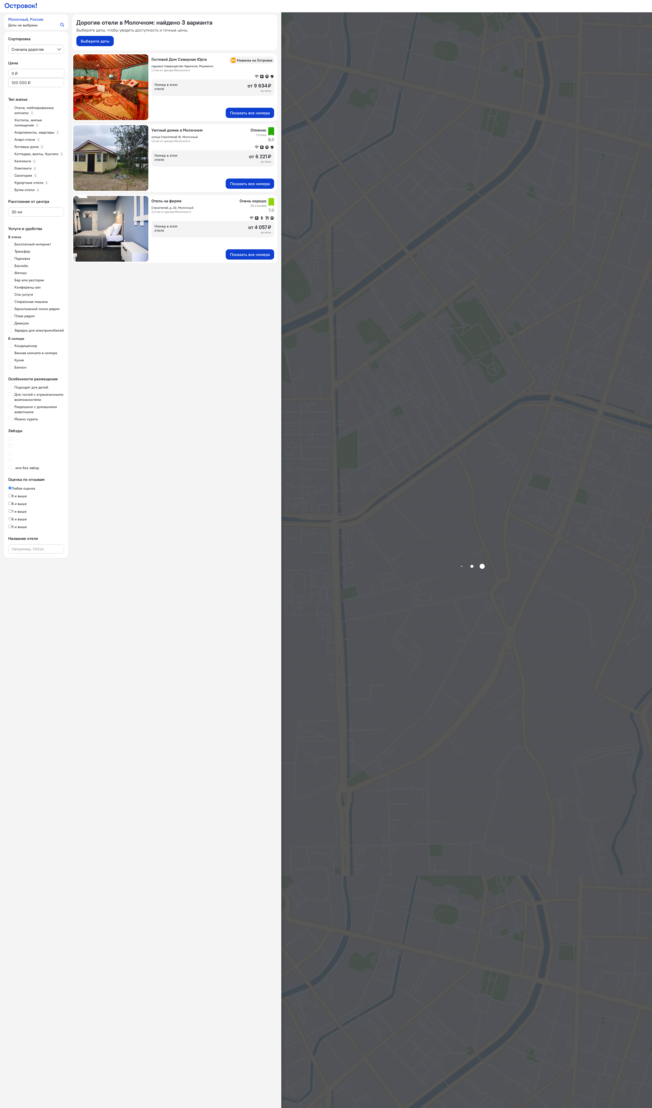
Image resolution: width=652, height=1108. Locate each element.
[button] (36, 22)
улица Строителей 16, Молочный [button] (174, 137)
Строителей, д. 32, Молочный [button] (172, 208)
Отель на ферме (166, 200)
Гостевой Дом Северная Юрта (179, 59)
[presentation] (36, 49)
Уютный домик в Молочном (177, 130)
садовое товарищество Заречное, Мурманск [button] (182, 66)
